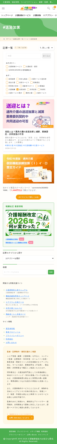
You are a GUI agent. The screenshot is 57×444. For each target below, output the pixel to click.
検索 (5, 267)
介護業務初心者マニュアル (17, 290)
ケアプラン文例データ (15, 302)
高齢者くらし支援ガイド (16, 314)
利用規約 (9, 339)
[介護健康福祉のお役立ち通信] (28, 8)
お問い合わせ (11, 342)
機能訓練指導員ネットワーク (17, 296)
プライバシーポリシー (15, 335)
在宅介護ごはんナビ (14, 308)
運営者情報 (10, 328)
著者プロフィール (13, 332)
